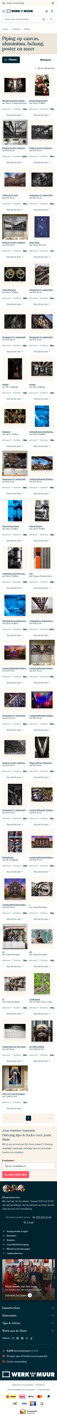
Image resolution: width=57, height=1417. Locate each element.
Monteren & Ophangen (18, 1248)
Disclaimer (40, 1385)
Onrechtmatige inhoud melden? (21, 1389)
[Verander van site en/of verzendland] (53, 3)
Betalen (11, 1240)
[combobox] (21, 19)
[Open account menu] (46, 11)
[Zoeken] (51, 19)
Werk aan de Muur (14, 1330)
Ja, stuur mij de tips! (16, 1174)
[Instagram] (13, 1338)
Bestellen (12, 1235)
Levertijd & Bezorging (18, 1244)
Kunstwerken (11, 1307)
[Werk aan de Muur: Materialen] (53, 1315)
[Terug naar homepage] (20, 11)
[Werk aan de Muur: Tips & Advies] (53, 1323)
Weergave (45, 59)
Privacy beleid (44, 1389)
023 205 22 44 (43, 1217)
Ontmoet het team (15, 1295)
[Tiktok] (31, 1338)
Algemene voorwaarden (22, 1385)
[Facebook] (22, 1338)
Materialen (9, 1315)
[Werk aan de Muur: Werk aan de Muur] (53, 1330)
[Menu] (3, 11)
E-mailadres (8, 1160)
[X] (26, 1338)
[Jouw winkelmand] (52, 11)
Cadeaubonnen (15, 1253)
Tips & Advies (11, 1323)
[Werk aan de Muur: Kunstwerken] (53, 1308)
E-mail (30, 1222)
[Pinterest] (17, 1338)
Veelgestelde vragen (17, 1231)
